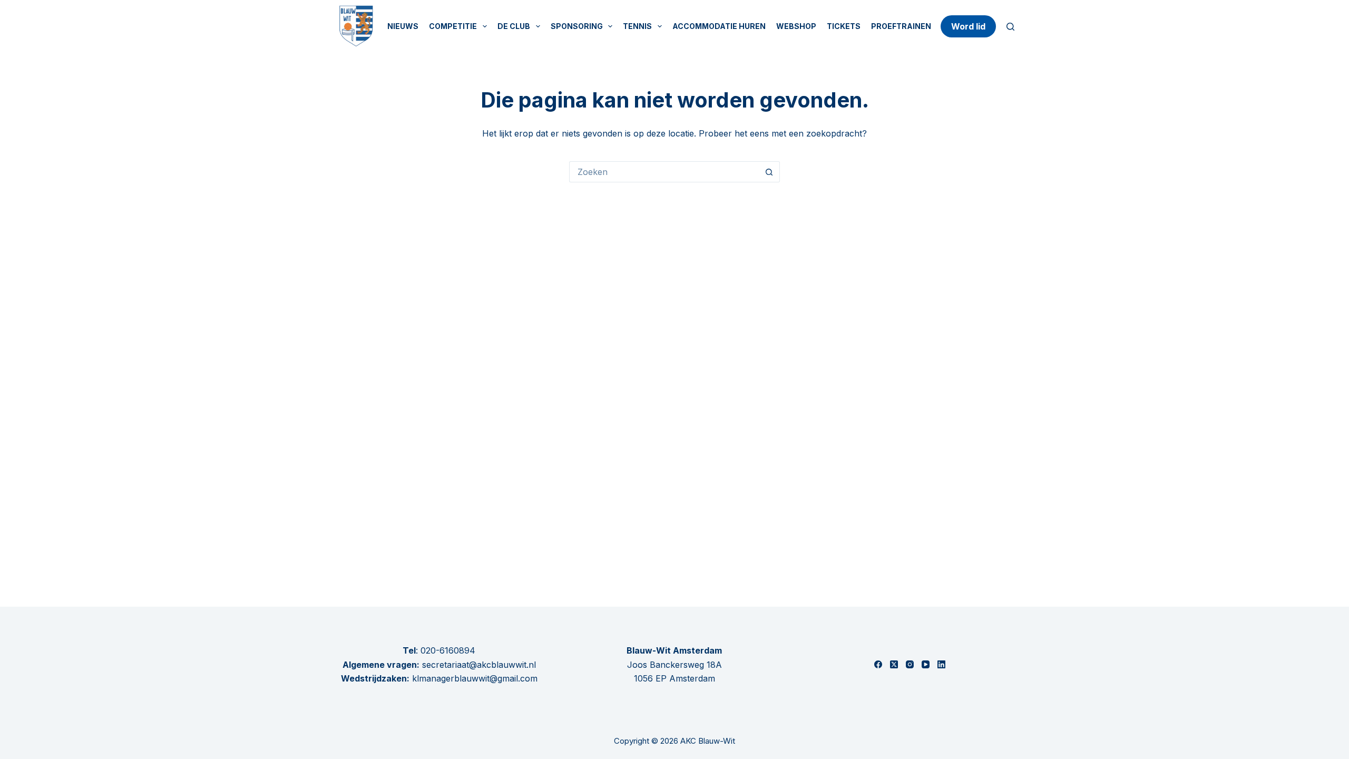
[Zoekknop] (769, 171)
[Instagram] (910, 664)
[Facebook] (878, 664)
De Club (513, 26)
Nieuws (402, 26)
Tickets (844, 26)
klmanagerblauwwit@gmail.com (474, 678)
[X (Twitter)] (894, 664)
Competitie (453, 26)
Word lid (968, 26)
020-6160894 (448, 650)
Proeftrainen (901, 26)
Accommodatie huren (719, 26)
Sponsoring (577, 26)
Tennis (637, 26)
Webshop (796, 26)
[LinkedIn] (941, 664)
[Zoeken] (1010, 27)
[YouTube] (926, 664)
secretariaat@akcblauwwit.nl (477, 664)
